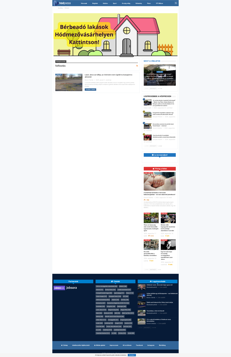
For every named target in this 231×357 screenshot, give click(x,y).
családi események (124, 289)
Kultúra (105, 3)
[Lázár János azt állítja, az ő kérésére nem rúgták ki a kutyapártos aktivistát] (68, 82)
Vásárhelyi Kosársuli (102, 333)
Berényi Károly (110, 289)
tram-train (127, 326)
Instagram (150, 345)
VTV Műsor (159, 3)
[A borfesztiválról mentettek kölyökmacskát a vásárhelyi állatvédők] (148, 137)
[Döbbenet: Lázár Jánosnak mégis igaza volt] (141, 287)
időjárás (115, 299)
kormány (124, 299)
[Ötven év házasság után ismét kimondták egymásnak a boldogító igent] (151, 218)
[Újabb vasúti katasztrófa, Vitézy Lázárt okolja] (141, 304)
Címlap (58, 74)
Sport (115, 3)
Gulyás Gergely (101, 296)
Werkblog (162, 345)
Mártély (99, 316)
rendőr (99, 323)
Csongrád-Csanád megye (104, 293)
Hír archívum (127, 345)
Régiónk (95, 3)
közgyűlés (111, 306)
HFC (125, 296)
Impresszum (114, 345)
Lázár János (101, 309)
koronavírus (100, 303)
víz (114, 333)
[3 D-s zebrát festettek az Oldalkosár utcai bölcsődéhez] (141, 321)
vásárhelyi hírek (119, 329)
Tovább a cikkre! (90, 89)
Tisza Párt (100, 326)
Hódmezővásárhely (103, 299)
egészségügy (119, 293)
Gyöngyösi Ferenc (115, 296)
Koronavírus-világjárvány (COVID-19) (118, 303)
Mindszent (108, 313)
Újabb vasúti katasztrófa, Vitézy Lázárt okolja (160, 302)
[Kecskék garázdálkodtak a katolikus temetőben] (151, 244)
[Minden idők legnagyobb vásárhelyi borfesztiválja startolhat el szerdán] (168, 218)
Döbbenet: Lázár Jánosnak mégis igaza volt (159, 285)
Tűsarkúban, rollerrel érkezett (155, 311)
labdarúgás (121, 306)
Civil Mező (148, 173)
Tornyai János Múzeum (114, 326)
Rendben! (132, 355)
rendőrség (109, 323)
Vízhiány (122, 333)
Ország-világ (126, 3)
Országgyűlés (113, 319)
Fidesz (129, 293)
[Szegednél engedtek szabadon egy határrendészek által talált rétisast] (148, 115)
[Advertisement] (45, 27)
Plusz (149, 3)
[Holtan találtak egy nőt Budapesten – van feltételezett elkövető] (141, 295)
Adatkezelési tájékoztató (81, 345)
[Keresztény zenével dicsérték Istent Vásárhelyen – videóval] (148, 126)
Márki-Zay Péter (128, 313)
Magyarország (113, 309)
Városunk (84, 3)
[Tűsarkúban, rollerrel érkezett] (141, 313)
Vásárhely (107, 329)
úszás (131, 333)
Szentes (128, 323)
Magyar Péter (125, 309)
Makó (99, 313)
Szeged (118, 323)
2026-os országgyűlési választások (106, 286)
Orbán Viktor (101, 319)
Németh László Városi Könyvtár (114, 316)
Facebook (139, 345)
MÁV (117, 313)
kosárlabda (100, 306)
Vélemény (139, 3)
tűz (98, 329)
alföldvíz (123, 286)
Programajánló (126, 319)
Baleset (99, 289)
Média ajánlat (100, 345)
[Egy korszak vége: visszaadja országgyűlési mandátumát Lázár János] (168, 244)
